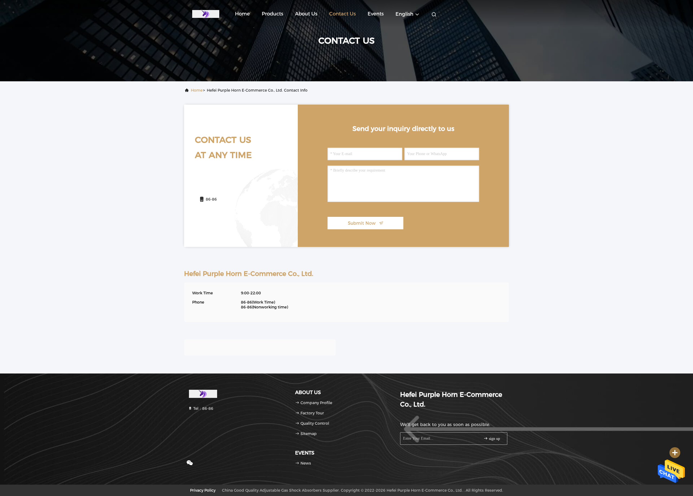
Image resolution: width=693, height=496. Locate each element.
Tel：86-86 (202, 408)
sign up (494, 439)
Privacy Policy (202, 490)
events (376, 14)
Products (272, 14)
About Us (306, 14)
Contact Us (342, 14)
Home (242, 14)
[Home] (205, 13)
